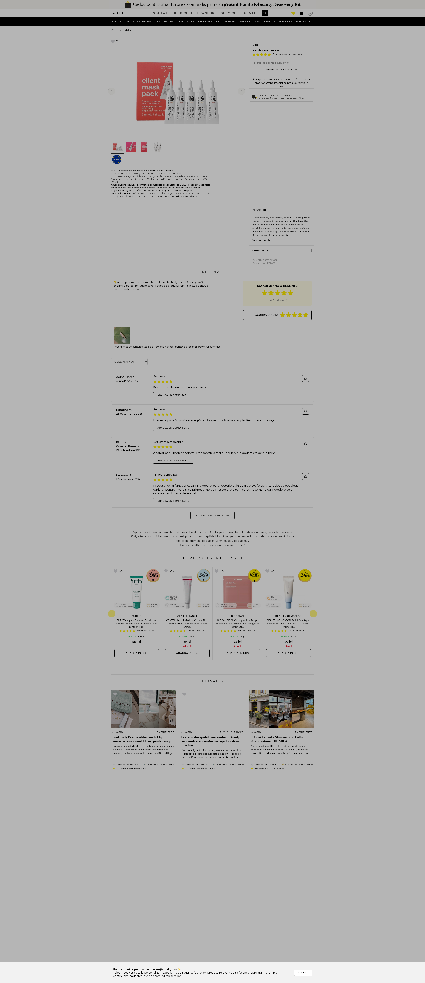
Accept (303, 972)
